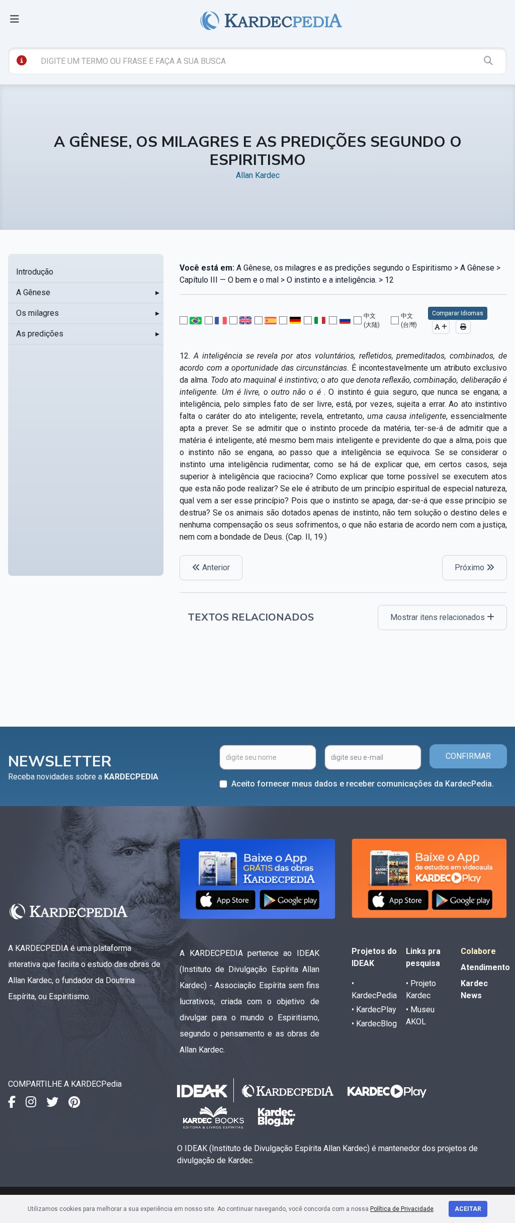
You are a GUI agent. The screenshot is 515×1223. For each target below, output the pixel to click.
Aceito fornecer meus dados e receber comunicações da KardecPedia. (362, 784)
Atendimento (485, 967)
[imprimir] (463, 327)
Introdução (34, 272)
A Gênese (33, 292)
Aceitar (468, 1208)
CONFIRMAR (468, 756)
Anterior (215, 567)
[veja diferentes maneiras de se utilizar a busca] (22, 60)
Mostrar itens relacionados (438, 617)
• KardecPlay (374, 1009)
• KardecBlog (374, 1023)
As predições (39, 333)
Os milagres (37, 313)
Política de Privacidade (402, 1208)
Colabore (478, 951)
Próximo (470, 567)
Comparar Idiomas (457, 313)
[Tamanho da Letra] (441, 327)
